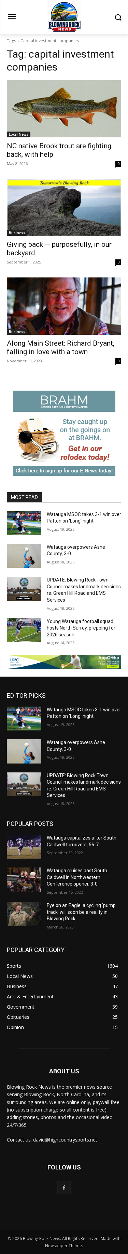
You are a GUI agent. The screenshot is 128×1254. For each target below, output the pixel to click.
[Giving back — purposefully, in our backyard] (64, 207)
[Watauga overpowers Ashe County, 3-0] (24, 556)
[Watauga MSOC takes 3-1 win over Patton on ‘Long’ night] (24, 523)
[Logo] (64, 17)
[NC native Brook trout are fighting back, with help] (64, 108)
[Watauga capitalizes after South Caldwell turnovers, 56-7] (24, 847)
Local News (18, 134)
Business (17, 232)
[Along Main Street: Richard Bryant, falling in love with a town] (64, 306)
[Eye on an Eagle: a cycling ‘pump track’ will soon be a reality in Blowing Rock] (24, 914)
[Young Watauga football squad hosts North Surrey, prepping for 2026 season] (24, 630)
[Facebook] (64, 1187)
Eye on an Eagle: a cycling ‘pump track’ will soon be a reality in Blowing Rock (81, 912)
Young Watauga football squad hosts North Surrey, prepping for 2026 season (81, 628)
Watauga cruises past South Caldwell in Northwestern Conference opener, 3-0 (77, 877)
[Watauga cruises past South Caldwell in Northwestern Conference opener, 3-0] (24, 879)
